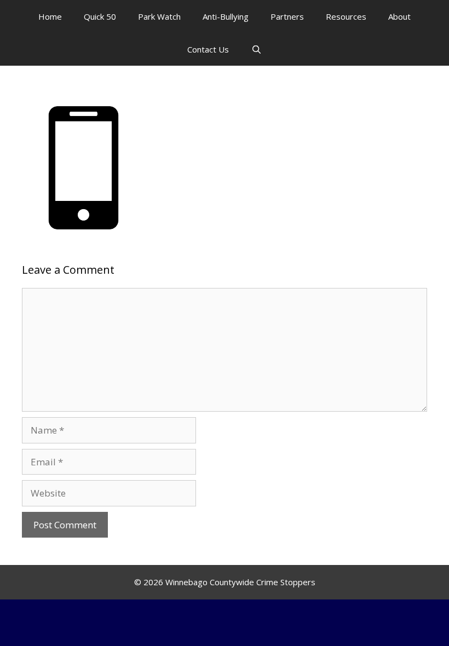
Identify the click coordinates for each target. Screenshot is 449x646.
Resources (346, 16)
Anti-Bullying (226, 16)
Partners (287, 16)
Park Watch (159, 16)
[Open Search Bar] (256, 49)
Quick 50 (100, 16)
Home (50, 16)
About (399, 16)
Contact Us (208, 49)
